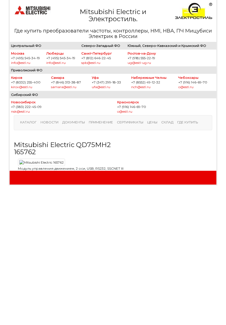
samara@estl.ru (63, 87)
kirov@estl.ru (21, 87)
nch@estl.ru (140, 87)
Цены (152, 122)
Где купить (187, 122)
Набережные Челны (148, 77)
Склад (167, 122)
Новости (49, 122)
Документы (73, 122)
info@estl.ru (20, 63)
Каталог (28, 122)
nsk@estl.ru (20, 111)
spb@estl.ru (90, 63)
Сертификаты (130, 122)
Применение (101, 122)
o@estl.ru (185, 87)
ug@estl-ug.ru (139, 63)
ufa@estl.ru (101, 87)
